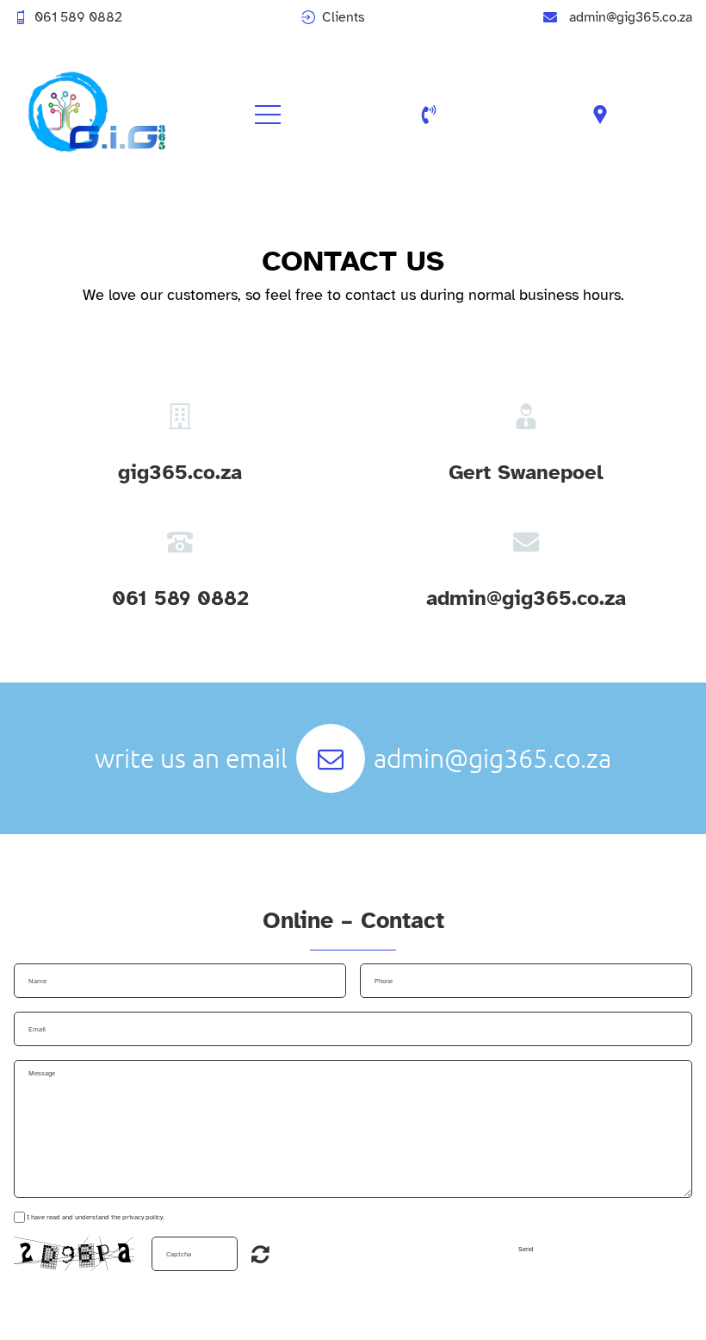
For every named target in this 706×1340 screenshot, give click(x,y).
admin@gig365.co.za (630, 17)
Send (526, 1248)
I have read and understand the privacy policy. (95, 1216)
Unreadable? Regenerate (260, 1253)
